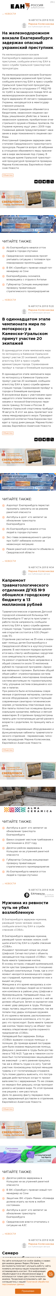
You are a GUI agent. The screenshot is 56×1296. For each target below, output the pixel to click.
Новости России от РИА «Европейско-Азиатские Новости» (20, 6)
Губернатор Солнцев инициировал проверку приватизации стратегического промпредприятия (27, 288)
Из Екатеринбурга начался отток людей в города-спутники (26, 249)
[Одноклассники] (40, 181)
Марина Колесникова (41, 24)
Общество (8, 175)
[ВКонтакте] (36, 181)
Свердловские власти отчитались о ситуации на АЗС (27, 1223)
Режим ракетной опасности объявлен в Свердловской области (30, 551)
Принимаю (28, 1291)
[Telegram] (44, 181)
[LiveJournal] (52, 181)
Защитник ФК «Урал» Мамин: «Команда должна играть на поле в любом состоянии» (30, 1201)
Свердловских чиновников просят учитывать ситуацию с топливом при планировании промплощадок (28, 259)
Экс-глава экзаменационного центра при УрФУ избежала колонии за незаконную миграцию (28, 540)
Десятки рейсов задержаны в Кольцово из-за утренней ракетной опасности (27, 851)
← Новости (9, 14)
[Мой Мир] (48, 181)
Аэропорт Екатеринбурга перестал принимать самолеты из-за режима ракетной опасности (27, 508)
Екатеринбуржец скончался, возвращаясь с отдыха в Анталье (26, 278)
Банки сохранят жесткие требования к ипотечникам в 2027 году (29, 841)
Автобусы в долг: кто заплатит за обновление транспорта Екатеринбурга (26, 520)
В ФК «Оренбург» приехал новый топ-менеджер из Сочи (29, 269)
